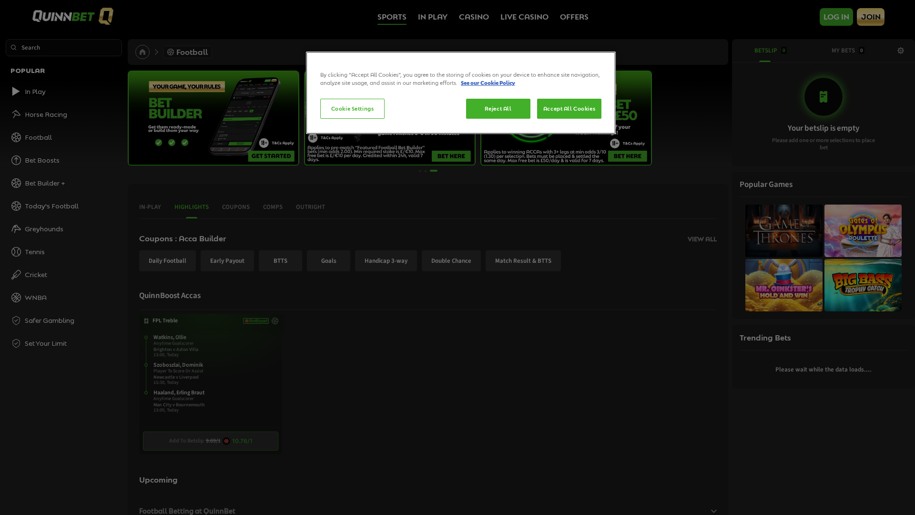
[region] (461, 93)
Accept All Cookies (569, 108)
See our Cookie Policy (488, 82)
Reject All (498, 108)
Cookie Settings (352, 108)
